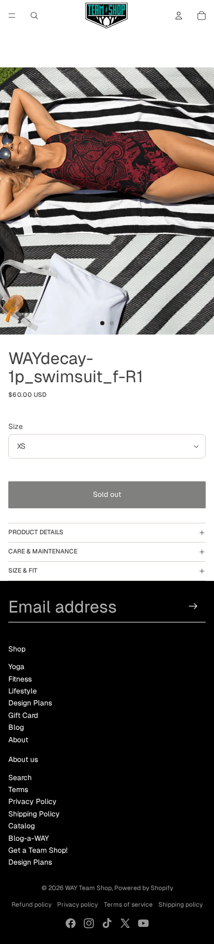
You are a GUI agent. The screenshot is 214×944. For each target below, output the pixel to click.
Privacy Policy (32, 801)
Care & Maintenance (42, 551)
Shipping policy (180, 904)
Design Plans (30, 702)
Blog (16, 727)
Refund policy (31, 904)
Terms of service (128, 904)
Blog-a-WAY (28, 838)
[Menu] (12, 15)
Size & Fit (22, 570)
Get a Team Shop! (38, 850)
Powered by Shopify (143, 888)
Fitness (20, 679)
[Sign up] (193, 606)
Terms (18, 789)
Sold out (107, 494)
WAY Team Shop (88, 888)
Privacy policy (77, 904)
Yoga (16, 666)
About (18, 739)
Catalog (21, 825)
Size (15, 426)
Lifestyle (22, 691)
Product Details (35, 532)
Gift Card (23, 715)
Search (20, 777)
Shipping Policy (34, 813)
